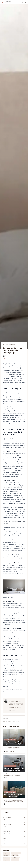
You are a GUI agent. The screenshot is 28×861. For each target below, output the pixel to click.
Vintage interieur (6, 853)
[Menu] (25, 2)
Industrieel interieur (15, 857)
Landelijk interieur (15, 855)
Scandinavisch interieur (16, 853)
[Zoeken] (22, 2)
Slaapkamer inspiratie (10, 344)
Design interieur (6, 860)
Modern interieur (6, 855)
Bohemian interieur (14, 860)
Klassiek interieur (6, 857)
